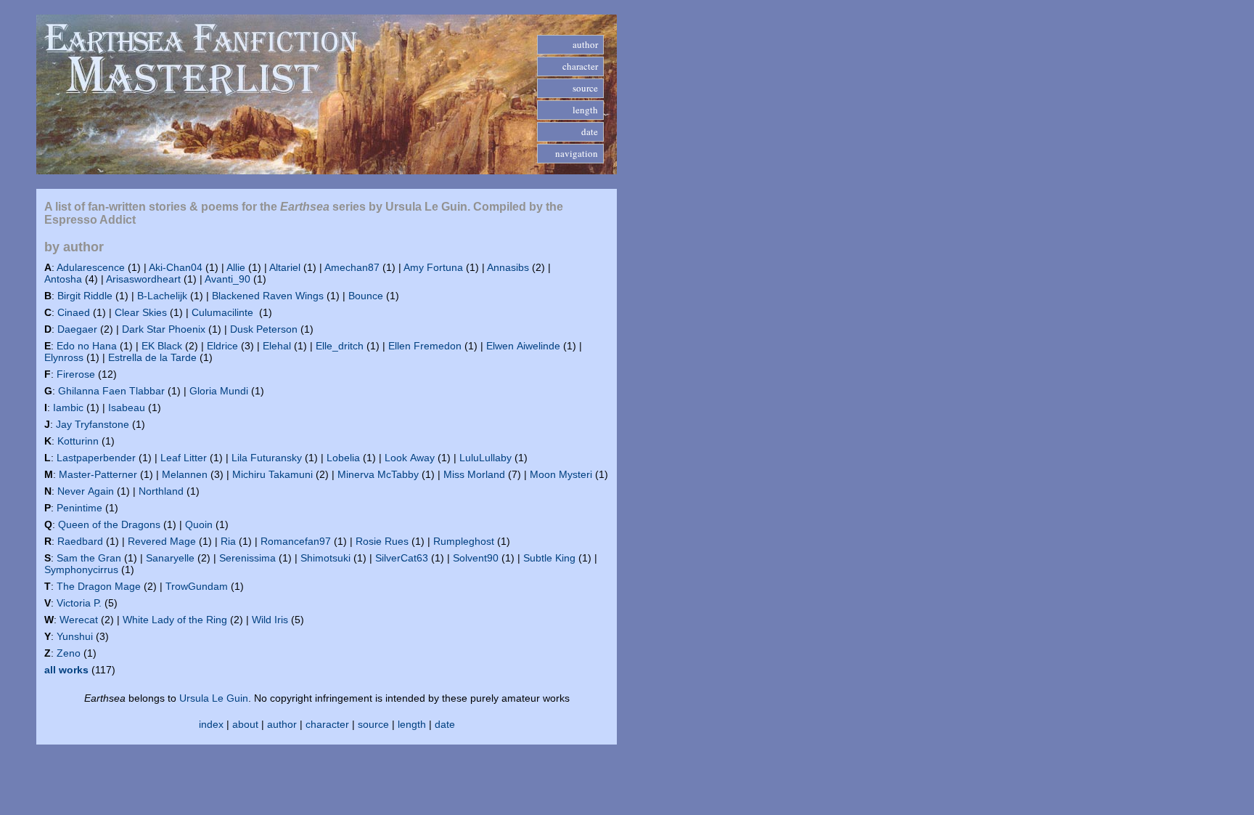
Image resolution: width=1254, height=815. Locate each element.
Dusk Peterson (264, 329)
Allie (235, 267)
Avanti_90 (227, 279)
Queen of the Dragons (109, 524)
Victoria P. (79, 603)
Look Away (410, 457)
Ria (228, 541)
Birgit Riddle (84, 295)
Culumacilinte (224, 312)
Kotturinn (78, 441)
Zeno (69, 653)
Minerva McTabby (378, 474)
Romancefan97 (296, 541)
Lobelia (343, 457)
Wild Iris (270, 619)
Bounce (365, 295)
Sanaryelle (170, 558)
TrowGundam (196, 586)
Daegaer (77, 329)
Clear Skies (141, 312)
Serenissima (247, 558)
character (327, 724)
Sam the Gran (89, 558)
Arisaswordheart (143, 279)
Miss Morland (474, 474)
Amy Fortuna (433, 267)
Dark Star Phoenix (163, 329)
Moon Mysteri (561, 474)
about (245, 724)
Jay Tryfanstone (92, 424)
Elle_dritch (340, 346)
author (282, 724)
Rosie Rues (382, 541)
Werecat (79, 619)
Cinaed (73, 312)
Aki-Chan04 (175, 267)
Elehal (277, 346)
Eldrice (222, 346)
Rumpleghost (463, 541)
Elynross (63, 357)
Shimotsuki (325, 558)
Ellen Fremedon (425, 346)
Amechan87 (352, 267)
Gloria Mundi (218, 391)
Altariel (284, 267)
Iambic (68, 407)
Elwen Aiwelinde (523, 346)
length (412, 724)
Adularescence (91, 267)
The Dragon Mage (99, 586)
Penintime (79, 508)
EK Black (162, 346)
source (373, 724)
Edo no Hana (87, 346)
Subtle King (549, 558)
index (211, 724)
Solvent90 (476, 558)
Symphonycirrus (81, 569)
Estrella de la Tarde (152, 357)
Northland (161, 491)
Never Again (85, 491)
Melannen (185, 474)
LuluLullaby (485, 457)
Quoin (199, 524)
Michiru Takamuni (272, 474)
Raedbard (80, 541)
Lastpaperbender (96, 457)
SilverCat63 (401, 558)
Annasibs (508, 267)
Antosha (63, 279)
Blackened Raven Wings (268, 295)
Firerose (76, 374)
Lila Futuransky (266, 457)
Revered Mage (162, 541)
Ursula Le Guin (213, 698)
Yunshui (75, 636)
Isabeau (126, 407)
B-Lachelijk (162, 295)
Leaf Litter (183, 457)
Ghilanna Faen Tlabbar (111, 391)
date (445, 724)
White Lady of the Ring (175, 619)
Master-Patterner (98, 474)
